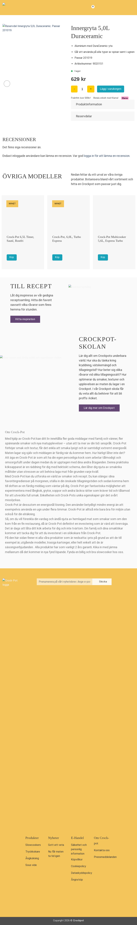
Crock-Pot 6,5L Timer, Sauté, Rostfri (20, 238)
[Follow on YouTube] (120, 589)
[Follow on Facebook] (120, 582)
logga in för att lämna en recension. (107, 156)
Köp (12, 257)
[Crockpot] (19, 7)
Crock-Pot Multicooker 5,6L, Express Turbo (112, 238)
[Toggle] (130, 104)
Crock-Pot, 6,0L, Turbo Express (66, 238)
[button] (131, 8)
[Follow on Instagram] (127, 582)
